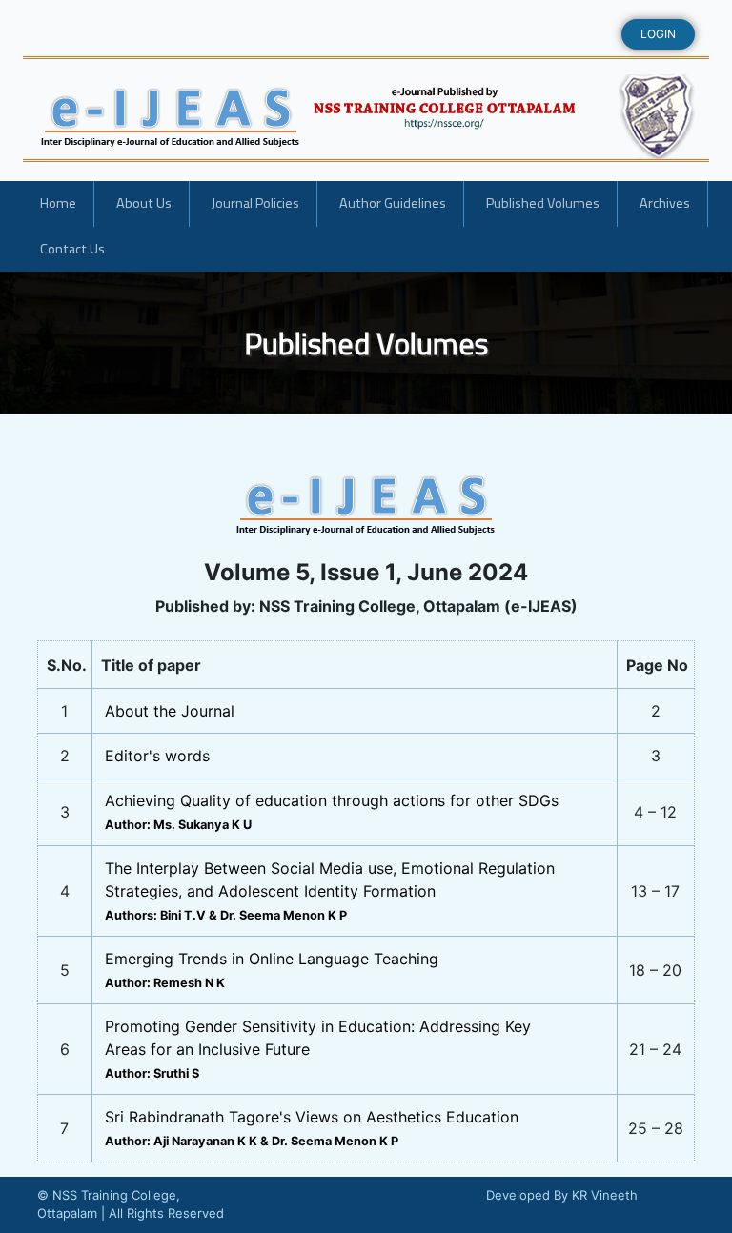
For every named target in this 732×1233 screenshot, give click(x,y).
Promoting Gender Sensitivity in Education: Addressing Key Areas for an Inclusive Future (318, 1049)
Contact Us (72, 248)
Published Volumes (543, 202)
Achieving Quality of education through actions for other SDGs (332, 811)
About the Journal (169, 710)
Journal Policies (255, 202)
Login (658, 34)
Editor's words (157, 755)
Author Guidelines (392, 202)
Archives (665, 202)
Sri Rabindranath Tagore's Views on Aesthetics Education (311, 1127)
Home (58, 202)
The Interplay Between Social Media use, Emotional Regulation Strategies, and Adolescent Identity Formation (330, 890)
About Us (144, 202)
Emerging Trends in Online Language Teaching (271, 969)
